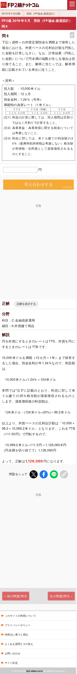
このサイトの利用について (20, 615)
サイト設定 (11, 662)
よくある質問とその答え (19, 644)
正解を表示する (26, 303)
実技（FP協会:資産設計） (41, 13)
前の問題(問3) (17, 596)
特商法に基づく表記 (16, 634)
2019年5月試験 (11, 13)
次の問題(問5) (60, 596)
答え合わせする (38, 184)
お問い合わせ (12, 653)
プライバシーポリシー (18, 625)
